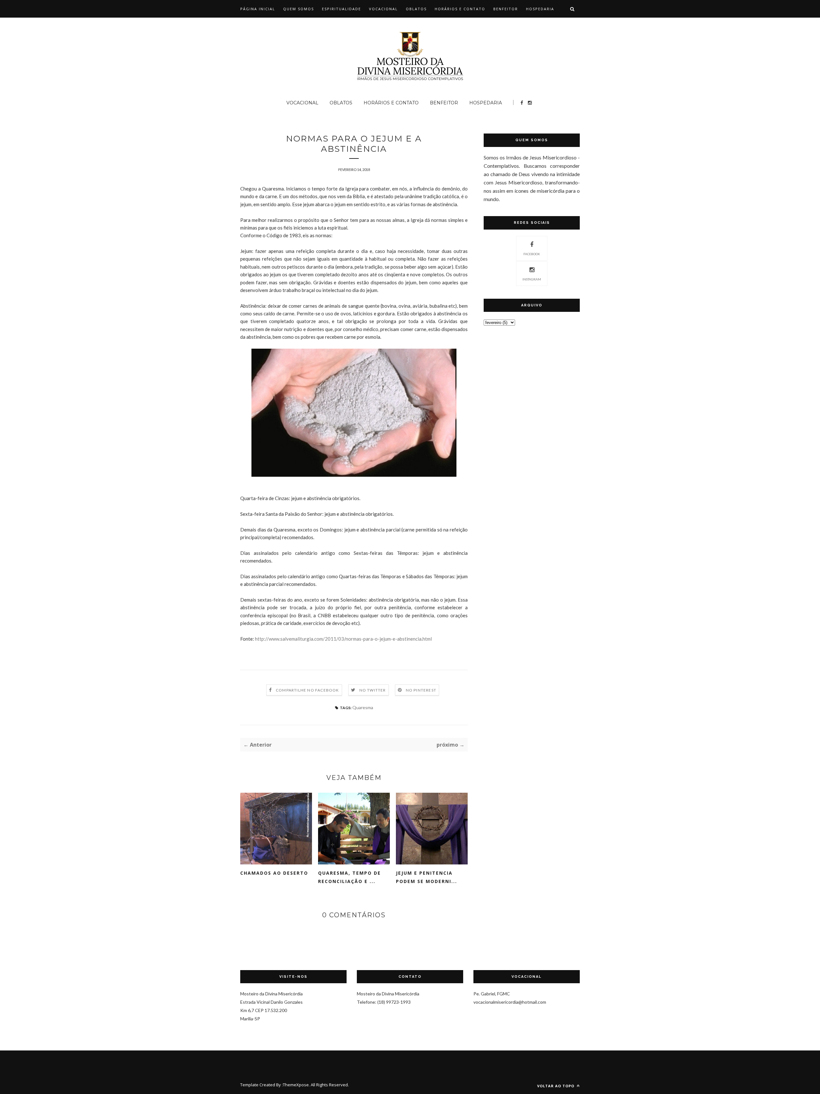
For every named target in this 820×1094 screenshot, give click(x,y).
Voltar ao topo (556, 1085)
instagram (531, 279)
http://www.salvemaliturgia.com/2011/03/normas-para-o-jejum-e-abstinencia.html (343, 639)
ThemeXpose (296, 1085)
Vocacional (383, 8)
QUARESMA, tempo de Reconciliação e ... (349, 877)
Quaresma (362, 707)
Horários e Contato (460, 8)
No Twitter (372, 690)
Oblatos (416, 8)
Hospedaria (540, 8)
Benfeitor (505, 8)
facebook (531, 254)
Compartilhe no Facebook (307, 690)
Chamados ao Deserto (274, 873)
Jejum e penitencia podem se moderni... (426, 877)
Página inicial (257, 8)
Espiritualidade (341, 8)
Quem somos (298, 8)
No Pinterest (421, 690)
